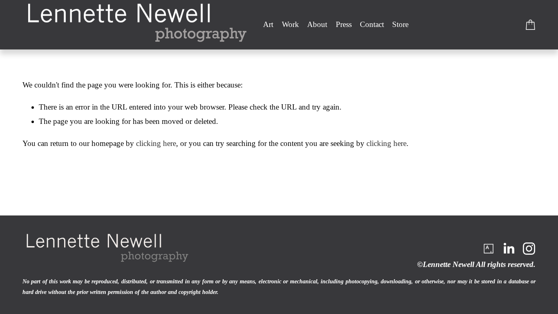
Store (400, 24)
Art (268, 24)
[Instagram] (529, 248)
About (317, 24)
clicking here (156, 143)
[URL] (488, 248)
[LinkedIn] (508, 248)
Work (290, 24)
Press (344, 24)
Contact (372, 24)
